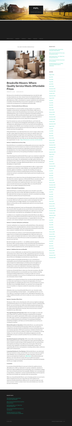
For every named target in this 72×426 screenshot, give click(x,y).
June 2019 (51, 241)
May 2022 (51, 175)
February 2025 (52, 112)
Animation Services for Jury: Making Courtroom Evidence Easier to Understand (56, 64)
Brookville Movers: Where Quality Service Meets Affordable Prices (26, 85)
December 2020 (52, 208)
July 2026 (51, 76)
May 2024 (51, 133)
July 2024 (51, 128)
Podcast (41, 38)
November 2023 (52, 147)
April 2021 (51, 198)
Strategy (24, 38)
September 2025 (52, 95)
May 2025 (51, 105)
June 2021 (51, 194)
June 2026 (51, 79)
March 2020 (51, 229)
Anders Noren (59, 421)
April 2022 (51, 177)
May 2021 (51, 196)
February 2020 (52, 231)
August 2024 (51, 126)
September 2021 (52, 187)
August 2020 (51, 217)
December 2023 (52, 144)
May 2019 (51, 243)
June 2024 (51, 130)
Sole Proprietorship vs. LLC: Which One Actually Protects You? (56, 57)
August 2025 (51, 98)
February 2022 (52, 182)
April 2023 (51, 161)
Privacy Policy (10, 38)
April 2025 (51, 107)
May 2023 (51, 159)
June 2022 (51, 173)
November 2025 (52, 91)
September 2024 (52, 123)
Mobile (29, 38)
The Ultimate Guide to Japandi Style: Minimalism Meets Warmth (56, 50)
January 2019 (51, 252)
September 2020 (52, 215)
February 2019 (52, 250)
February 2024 (52, 140)
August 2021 (51, 189)
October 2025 (52, 93)
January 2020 (51, 234)
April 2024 (51, 135)
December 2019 (52, 236)
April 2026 (51, 84)
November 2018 (52, 257)
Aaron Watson (19, 91)
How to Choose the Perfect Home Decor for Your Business (57, 60)
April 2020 (51, 227)
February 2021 (52, 203)
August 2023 (51, 154)
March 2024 (51, 137)
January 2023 (51, 163)
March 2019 (51, 248)
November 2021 (52, 184)
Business (17, 38)
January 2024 (51, 142)
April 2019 (51, 245)
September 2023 (52, 152)
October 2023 (52, 149)
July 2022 (51, 170)
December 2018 (52, 255)
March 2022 (51, 180)
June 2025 (51, 102)
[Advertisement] (36, 28)
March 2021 (51, 201)
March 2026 (51, 86)
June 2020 (51, 222)
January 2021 (51, 205)
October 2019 (52, 238)
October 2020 (52, 213)
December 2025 (52, 88)
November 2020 (52, 210)
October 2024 (52, 121)
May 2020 (51, 224)
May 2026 (51, 81)
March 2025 (51, 109)
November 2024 (52, 119)
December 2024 (52, 116)
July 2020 (51, 220)
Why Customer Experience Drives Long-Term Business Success (57, 53)
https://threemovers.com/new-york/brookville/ (31, 139)
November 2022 (52, 166)
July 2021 (51, 191)
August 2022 (51, 168)
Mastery (35, 38)
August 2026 (51, 74)
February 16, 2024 (11, 91)
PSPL (36, 8)
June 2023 (51, 156)
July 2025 (51, 100)
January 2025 (51, 114)
